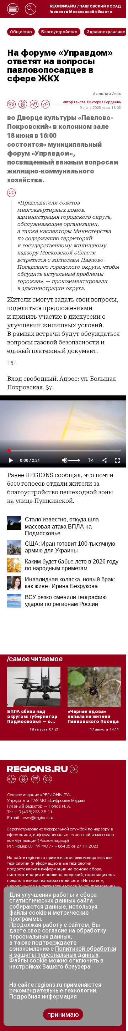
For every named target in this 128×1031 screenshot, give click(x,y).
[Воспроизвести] (10, 460)
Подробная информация (43, 996)
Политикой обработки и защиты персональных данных (62, 951)
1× (90, 461)
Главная (102, 93)
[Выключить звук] (64, 460)
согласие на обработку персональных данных (57, 933)
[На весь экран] (117, 460)
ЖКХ (117, 93)
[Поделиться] (104, 460)
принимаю (63, 1014)
